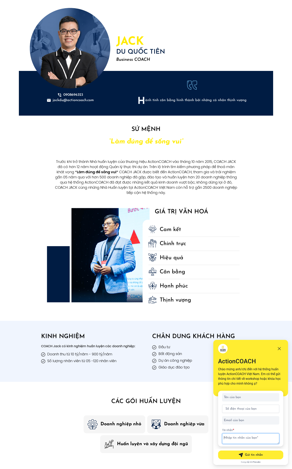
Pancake (256, 462)
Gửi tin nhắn (254, 454)
